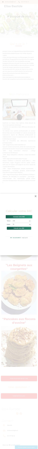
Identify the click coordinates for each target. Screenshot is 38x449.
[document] (19, 224)
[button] (35, 196)
